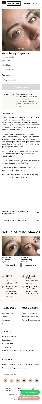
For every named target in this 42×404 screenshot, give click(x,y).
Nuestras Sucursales (9, 336)
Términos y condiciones (6, 389)
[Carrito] (39, 3)
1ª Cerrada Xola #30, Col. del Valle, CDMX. (18, 351)
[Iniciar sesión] (36, 3)
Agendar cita (11, 265)
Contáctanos (6, 340)
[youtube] (24, 381)
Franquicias (6, 320)
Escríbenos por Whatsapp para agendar (11, 293)
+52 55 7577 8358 (10, 347)
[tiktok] (18, 381)
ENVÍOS (9, 276)
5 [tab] (23, 48)
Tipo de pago (7, 75)
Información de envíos (30, 317)
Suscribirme (37, 374)
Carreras (5, 317)
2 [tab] (19, 48)
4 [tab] (22, 48)
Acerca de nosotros (9, 313)
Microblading (7, 65)
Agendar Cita (29, 3)
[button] (30, 392)
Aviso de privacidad (22, 389)
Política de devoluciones (31, 320)
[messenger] (30, 381)
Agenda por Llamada (30, 398)
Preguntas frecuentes (30, 313)
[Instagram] (12, 381)
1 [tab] (18, 48)
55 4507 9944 (10, 344)
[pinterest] (37, 381)
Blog (3, 323)
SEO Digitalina (35, 389)
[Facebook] (5, 381)
